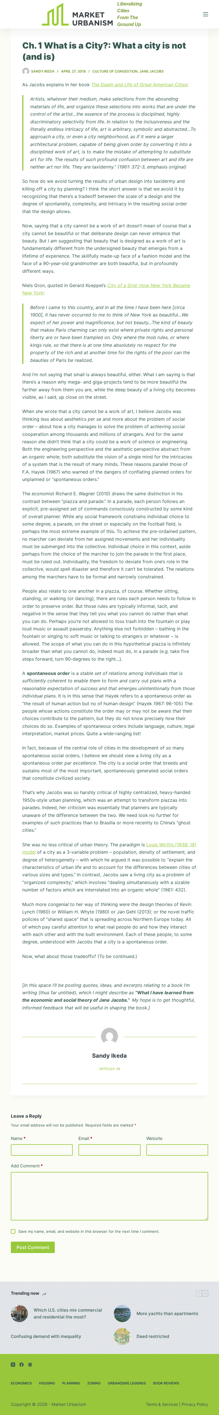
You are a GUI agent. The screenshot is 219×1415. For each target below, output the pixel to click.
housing (47, 1383)
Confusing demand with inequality (46, 1336)
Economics (21, 1383)
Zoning (94, 1383)
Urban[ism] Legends (127, 1383)
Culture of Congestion (114, 71)
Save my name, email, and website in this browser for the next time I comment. (89, 1231)
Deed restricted (153, 1336)
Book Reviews (166, 1383)
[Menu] (205, 14)
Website (154, 1138)
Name (18, 1138)
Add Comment (27, 1166)
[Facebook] (21, 1364)
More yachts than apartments (167, 1313)
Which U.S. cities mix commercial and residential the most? (68, 1313)
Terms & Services (162, 1404)
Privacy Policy (195, 1404)
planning (71, 1383)
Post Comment (33, 1247)
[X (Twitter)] (13, 1364)
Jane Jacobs (151, 71)
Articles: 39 (109, 1069)
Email (85, 1138)
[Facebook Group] (30, 1364)
